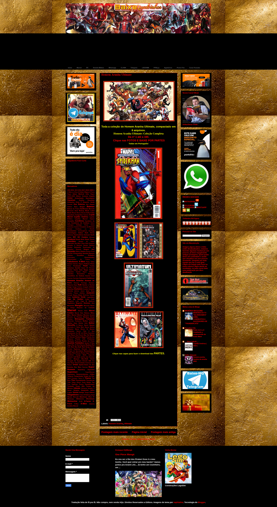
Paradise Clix (190, 328)
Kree (69, 297)
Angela (91, 196)
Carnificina (79, 221)
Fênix (92, 264)
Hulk (80, 285)
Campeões (79, 215)
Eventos (70, 255)
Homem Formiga (80, 283)
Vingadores (73, 394)
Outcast (72, 337)
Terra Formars (72, 378)
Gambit (77, 268)
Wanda (69, 397)
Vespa (87, 392)
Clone (86, 225)
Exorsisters (71, 257)
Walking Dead (89, 395)
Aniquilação (79, 198)
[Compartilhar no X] (116, 420)
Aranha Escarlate (87, 200)
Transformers (89, 384)
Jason (83, 291)
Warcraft (75, 397)
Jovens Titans (72, 293)
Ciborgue (70, 225)
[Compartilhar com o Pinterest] (120, 420)
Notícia (92, 327)
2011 (72, 190)
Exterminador (89, 257)
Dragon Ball (89, 249)
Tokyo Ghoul (76, 382)
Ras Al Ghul (76, 345)
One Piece (71, 335)
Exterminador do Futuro (78, 259)
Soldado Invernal (85, 363)
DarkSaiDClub (78, 235)
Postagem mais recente (114, 432)
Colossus (70, 227)
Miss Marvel (71, 315)
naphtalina (178, 502)
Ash (87, 204)
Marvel (79, 68)
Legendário (90, 297)
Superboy (81, 369)
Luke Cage (80, 301)
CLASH (123, 68)
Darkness (70, 235)
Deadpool (71, 239)
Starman (85, 367)
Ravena (82, 345)
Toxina (81, 384)
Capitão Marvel (81, 219)
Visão (81, 395)
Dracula (78, 249)
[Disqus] (138, 386)
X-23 (80, 401)
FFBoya (156, 68)
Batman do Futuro (73, 209)
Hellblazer (90, 278)
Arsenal (69, 204)
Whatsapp (112, 68)
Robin (69, 353)
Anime (70, 198)
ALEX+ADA (71, 196)
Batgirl (82, 207)
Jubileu (82, 293)
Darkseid (87, 235)
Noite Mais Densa (82, 327)
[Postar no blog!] (114, 420)
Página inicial (139, 432)
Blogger (201, 502)
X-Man (76, 404)
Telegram (134, 68)
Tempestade (78, 376)
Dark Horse (89, 233)
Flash (85, 266)
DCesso (91, 237)
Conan (69, 229)
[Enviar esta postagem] (107, 420)
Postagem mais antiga (163, 432)
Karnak (69, 295)
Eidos (78, 251)
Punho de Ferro (88, 341)
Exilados (91, 255)
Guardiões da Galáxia (75, 276)
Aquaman (71, 200)
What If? (91, 397)
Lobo (87, 299)
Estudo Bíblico (98, 68)
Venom (75, 392)
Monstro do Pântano (74, 317)
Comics (76, 227)
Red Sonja (86, 347)
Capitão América (81, 217)
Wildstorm (80, 399)
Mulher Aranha (88, 321)
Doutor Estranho (74, 247)
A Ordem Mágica (83, 192)
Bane (75, 207)
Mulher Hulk (83, 323)
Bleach (74, 213)
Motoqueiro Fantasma (85, 319)
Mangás (79, 305)
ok (82, 333)
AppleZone (168, 68)
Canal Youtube (194, 68)
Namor (80, 325)
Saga (87, 353)
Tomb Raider (86, 382)
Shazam (76, 359)
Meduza (86, 313)
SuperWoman (89, 372)
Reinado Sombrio (88, 349)
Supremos (71, 374)
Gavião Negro (81, 272)
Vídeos (91, 392)
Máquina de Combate (85, 307)
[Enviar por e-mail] (112, 420)
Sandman (70, 355)
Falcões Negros (78, 264)
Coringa (91, 231)
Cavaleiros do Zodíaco (80, 223)
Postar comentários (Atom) (142, 439)
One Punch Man (81, 335)
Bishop (81, 211)
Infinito (91, 287)
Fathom (87, 264)
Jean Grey (90, 291)
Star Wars (77, 367)
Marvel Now (79, 313)
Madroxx (91, 301)
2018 (87, 190)
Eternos (91, 253)
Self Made (76, 357)
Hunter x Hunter (88, 285)
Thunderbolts (81, 380)
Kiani (80, 295)
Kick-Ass (86, 295)
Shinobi (85, 361)
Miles (92, 313)
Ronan (78, 353)
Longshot (70, 301)
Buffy (88, 213)
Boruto (83, 213)
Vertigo (81, 392)
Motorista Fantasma (74, 321)
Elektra (83, 251)
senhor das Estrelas (87, 357)
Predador (70, 341)
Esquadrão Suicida (81, 253)
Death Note (80, 239)
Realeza (88, 345)
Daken (80, 233)
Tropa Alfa (80, 386)
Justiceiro (90, 293)
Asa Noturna (79, 204)
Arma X (79, 202)
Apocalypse (90, 198)
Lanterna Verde (79, 297)
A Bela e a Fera (72, 192)
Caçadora (70, 215)
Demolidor (71, 241)
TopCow (75, 384)
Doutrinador (87, 247)
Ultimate (128, 424)
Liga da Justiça (75, 299)
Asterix (69, 207)
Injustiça (70, 289)
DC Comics (83, 237)
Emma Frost (90, 251)
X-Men (84, 403)
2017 (83, 190)
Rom (74, 353)
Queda (87, 343)
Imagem (86, 287)
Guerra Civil (89, 276)
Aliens (78, 196)
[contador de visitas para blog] (197, 225)
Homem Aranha (116, 424)
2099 (91, 190)
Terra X (81, 378)
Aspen (92, 204)
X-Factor (87, 401)
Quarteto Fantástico (75, 343)
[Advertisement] (138, 49)
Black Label (89, 211)
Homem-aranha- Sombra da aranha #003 (200, 359)
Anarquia (85, 196)
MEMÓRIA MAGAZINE (194, 311)
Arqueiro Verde (88, 202)
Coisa (92, 225)
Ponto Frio (181, 68)
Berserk (91, 209)
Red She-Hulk (76, 347)
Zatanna (91, 404)
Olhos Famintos (88, 333)
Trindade (70, 386)
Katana (75, 295)
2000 (68, 190)
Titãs (69, 382)
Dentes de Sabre (86, 241)
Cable (92, 213)
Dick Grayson (89, 243)
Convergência (82, 231)
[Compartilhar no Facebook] (118, 420)
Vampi (69, 390)
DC (87, 68)
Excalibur (80, 255)
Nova (77, 329)
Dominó (79, 245)
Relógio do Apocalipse (75, 351)
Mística (80, 315)
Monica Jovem (89, 315)
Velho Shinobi (190, 355)
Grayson (91, 274)
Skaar (72, 363)
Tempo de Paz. (89, 376)
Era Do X (70, 253)
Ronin (83, 353)
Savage (78, 355)
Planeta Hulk (80, 339)
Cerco (92, 223)
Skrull (77, 363)
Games (69, 270)
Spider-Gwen (84, 365)
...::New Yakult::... (192, 341)
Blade (69, 213)
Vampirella (85, 390)
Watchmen (83, 397)
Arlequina (70, 202)
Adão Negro (90, 194)
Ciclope (79, 225)
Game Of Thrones (87, 268)
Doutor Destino (89, 245)
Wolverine (72, 401)
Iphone (76, 291)
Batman (90, 206)
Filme (69, 266)
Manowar (87, 305)
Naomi (86, 325)
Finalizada (77, 266)
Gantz (76, 270)
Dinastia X (71, 245)
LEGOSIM (145, 68)
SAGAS (91, 353)
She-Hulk (84, 359)
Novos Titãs (81, 331)
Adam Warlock (78, 194)
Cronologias (71, 233)
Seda (84, 355)
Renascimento (89, 351)
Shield (92, 359)
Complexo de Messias (87, 227)
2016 (79, 190)
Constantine (71, 231)
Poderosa (90, 339)
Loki (92, 299)
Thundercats (90, 380)
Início (70, 68)
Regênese (77, 349)
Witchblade (90, 399)
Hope (75, 285)
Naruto (91, 325)
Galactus (70, 268)
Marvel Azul (82, 311)
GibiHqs (91, 272)
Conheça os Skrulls (85, 229)
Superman (72, 372)
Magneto (79, 303)
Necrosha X (71, 327)
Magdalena (71, 303)
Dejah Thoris (90, 239)
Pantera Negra (80, 337)
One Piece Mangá (124, 454)
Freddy (92, 266)
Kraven (92, 295)
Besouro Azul (72, 211)
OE (79, 333)
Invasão (85, 289)
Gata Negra (83, 270)
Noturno (70, 329)
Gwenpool (83, 278)
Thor (73, 380)
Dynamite (71, 251)
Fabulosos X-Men (76, 261)
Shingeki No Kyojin (74, 361)
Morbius (86, 317)
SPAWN (75, 365)
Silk (90, 361)
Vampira (76, 390)
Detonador (70, 243)
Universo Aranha (87, 388)
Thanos (88, 378)
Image (69, 287)
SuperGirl (91, 369)
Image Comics (77, 287)
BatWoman (84, 209)
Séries (69, 359)
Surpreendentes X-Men (85, 374)
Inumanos (78, 289)
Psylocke (78, 341)
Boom (79, 213)
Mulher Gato (72, 323)
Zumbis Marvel (72, 406)
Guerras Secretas (73, 278)
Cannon (86, 215)
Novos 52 (84, 329)
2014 (76, 190)
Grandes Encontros (76, 274)
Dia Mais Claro (80, 243)
